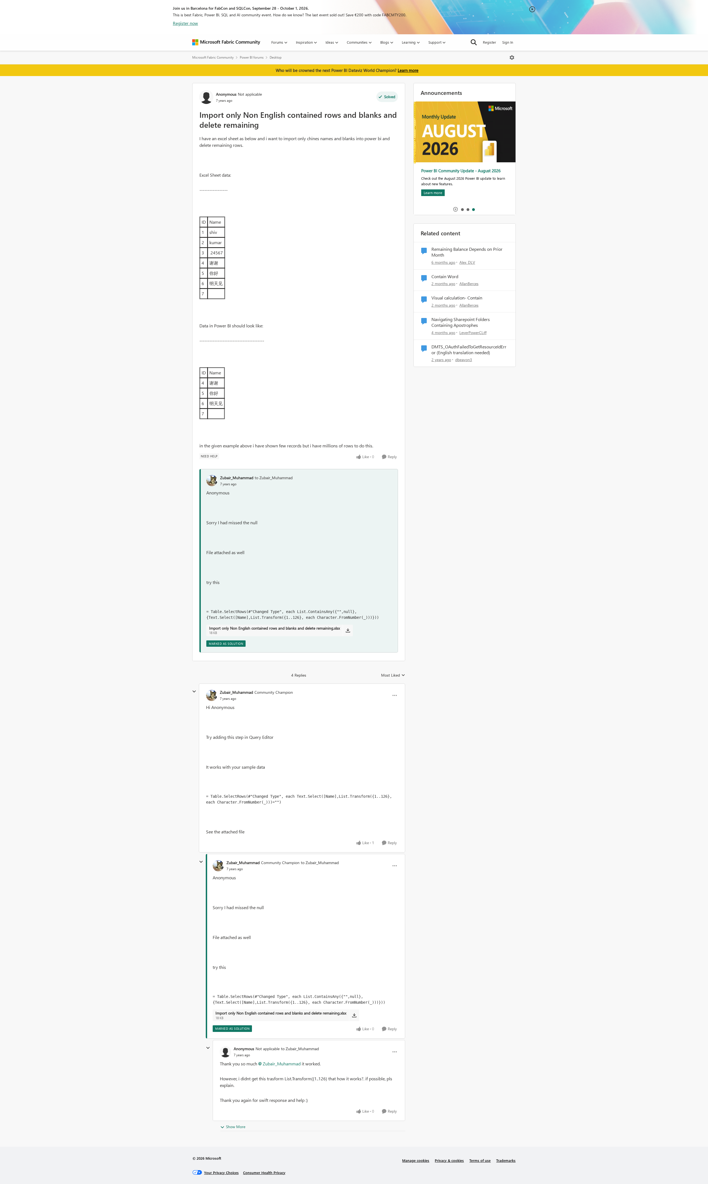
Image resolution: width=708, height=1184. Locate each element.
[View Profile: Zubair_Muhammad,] (211, 480)
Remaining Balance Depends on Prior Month (467, 252)
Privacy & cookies (449, 1160)
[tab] (462, 209)
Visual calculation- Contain (456, 298)
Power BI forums (252, 57)
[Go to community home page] (226, 42)
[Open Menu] (512, 57)
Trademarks (506, 1160)
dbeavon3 (463, 359)
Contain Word (444, 276)
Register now (185, 23)
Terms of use (480, 1160)
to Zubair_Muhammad (274, 477)
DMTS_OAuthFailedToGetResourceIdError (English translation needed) (468, 349)
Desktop (276, 57)
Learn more (408, 70)
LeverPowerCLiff (472, 332)
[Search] (473, 42)
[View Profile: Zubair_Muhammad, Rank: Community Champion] (211, 695)
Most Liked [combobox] (393, 675)
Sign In (507, 42)
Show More (235, 1126)
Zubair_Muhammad (236, 477)
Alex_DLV (467, 262)
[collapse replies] (194, 691)
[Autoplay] (455, 209)
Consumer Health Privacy (264, 1172)
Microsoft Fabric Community (213, 57)
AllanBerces (468, 283)
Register (489, 42)
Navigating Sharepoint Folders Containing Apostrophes (460, 322)
